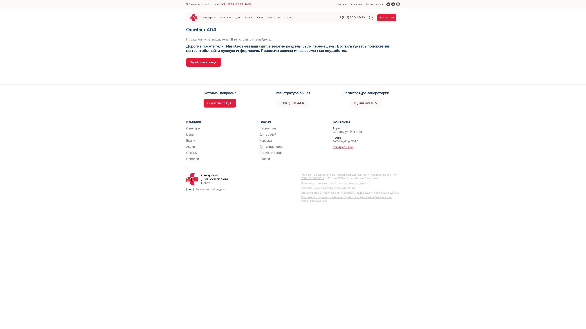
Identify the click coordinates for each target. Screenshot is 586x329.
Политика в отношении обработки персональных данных (334, 183)
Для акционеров (374, 4)
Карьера (341, 4)
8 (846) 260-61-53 (366, 103)
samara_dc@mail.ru (346, 141)
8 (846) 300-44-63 (293, 103)
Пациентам (267, 128)
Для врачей (355, 4)
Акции (190, 147)
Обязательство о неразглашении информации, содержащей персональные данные (350, 192)
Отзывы (191, 153)
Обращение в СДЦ (219, 103)
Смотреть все (343, 147)
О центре (193, 128)
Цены (190, 134)
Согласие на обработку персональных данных (328, 188)
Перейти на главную (203, 62)
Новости (192, 159)
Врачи (190, 141)
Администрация (270, 153)
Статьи (264, 159)
